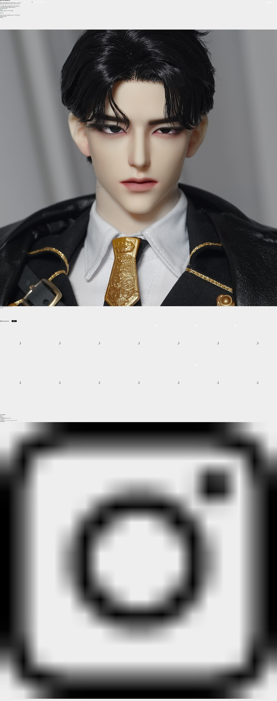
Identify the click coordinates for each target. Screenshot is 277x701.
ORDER (42, 2)
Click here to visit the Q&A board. (8, 420)
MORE (1, 17)
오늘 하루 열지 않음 (3, 8)
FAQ (25, 2)
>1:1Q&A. (2, 419)
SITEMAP (2, 421)
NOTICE (16, 2)
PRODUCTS (5, 2)
